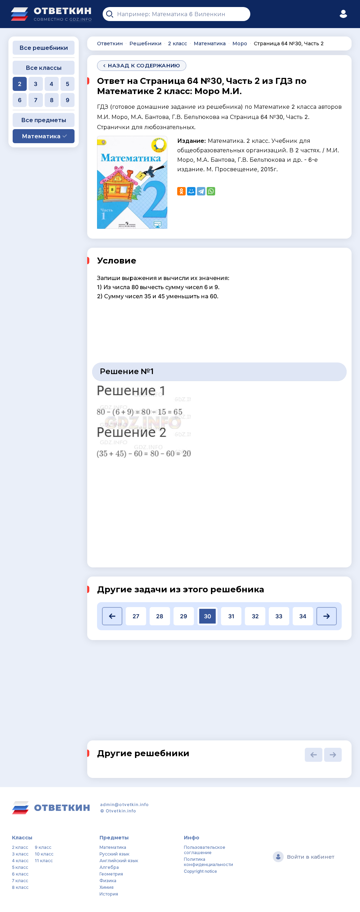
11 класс (44, 860)
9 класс (43, 847)
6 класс (20, 874)
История (108, 894)
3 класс (20, 854)
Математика (112, 847)
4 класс (20, 860)
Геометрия (111, 874)
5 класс (20, 867)
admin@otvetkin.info (124, 804)
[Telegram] (201, 191)
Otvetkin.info (121, 810)
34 (303, 616)
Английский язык (118, 860)
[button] (112, 616)
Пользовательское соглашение (204, 850)
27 (136, 616)
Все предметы (43, 120)
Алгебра (109, 867)
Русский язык (114, 854)
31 (231, 616)
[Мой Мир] (191, 191)
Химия (106, 887)
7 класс (20, 880)
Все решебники (43, 47)
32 (255, 616)
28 (159, 616)
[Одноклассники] (181, 191)
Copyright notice (200, 871)
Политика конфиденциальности (208, 862)
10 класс (44, 854)
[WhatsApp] (211, 191)
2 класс (20, 847)
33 (278, 616)
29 (183, 616)
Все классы (44, 67)
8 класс (20, 887)
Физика (107, 880)
